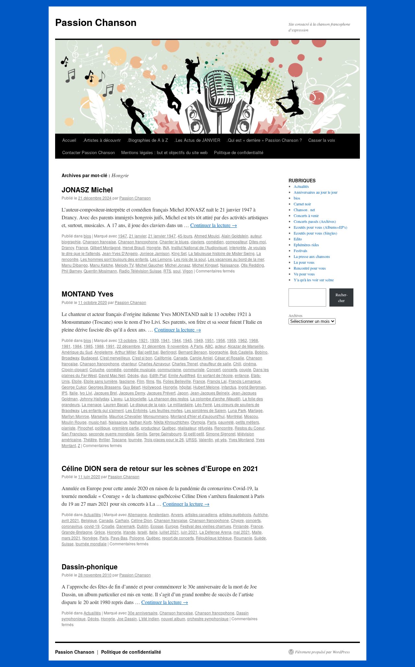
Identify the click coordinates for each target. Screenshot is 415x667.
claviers (197, 241)
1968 (253, 340)
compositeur (236, 241)
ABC (209, 346)
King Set (179, 253)
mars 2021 (71, 537)
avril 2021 (70, 520)
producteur (150, 428)
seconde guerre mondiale (111, 433)
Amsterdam (159, 514)
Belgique (89, 520)
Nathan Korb (140, 422)
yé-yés (221, 439)
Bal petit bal (148, 352)
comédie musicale (140, 369)
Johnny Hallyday (94, 398)
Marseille (99, 416)
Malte (257, 532)
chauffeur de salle (215, 363)
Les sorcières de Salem (205, 410)
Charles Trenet (185, 363)
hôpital (185, 387)
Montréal (234, 416)
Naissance (229, 265)
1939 (154, 340)
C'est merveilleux (115, 357)
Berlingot (168, 352)
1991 (110, 346)
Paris (211, 422)
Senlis (141, 433)
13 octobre (127, 340)
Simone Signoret (220, 433)
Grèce (99, 532)
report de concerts (178, 537)
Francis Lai (217, 381)
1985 (88, 346)
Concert (213, 369)
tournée (135, 439)
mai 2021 (241, 532)
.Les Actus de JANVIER (197, 140)
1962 (242, 340)
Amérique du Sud (77, 352)
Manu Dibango (75, 265)
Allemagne (137, 514)
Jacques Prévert (161, 392)
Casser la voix (321, 140)
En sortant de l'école (215, 375)
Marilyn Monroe (75, 416)
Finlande (241, 526)
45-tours (185, 235)
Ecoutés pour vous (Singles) (315, 233)
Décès (133, 375)
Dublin (142, 526)
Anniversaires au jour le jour (316, 192)
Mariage (255, 410)
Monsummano (156, 416)
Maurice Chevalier (125, 416)
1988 (99, 346)
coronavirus (72, 526)
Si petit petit (194, 433)
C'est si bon (142, 357)
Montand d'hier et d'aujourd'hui (198, 416)
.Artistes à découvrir (102, 140)
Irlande (129, 532)
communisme (169, 369)
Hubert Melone (206, 387)
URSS (191, 439)
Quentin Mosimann (100, 270)
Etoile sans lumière (100, 381)
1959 (231, 340)
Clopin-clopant (75, 369)
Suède (260, 537)
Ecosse (156, 526)
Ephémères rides (306, 244)
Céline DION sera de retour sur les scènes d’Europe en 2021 (160, 468)
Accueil (69, 140)
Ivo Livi (86, 392)
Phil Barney (72, 270)
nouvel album (173, 618)
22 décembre (128, 346)
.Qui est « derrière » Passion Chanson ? (264, 140)
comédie (114, 369)
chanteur (128, 363)
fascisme (127, 381)
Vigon (188, 270)
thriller (104, 439)
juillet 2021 (169, 532)
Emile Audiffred (181, 375)
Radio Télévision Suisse (140, 270)
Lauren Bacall (115, 404)
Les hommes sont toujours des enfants (114, 259)
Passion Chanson (95, 22)
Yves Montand (241, 439)
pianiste (69, 428)
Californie (163, 357)
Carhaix (122, 520)
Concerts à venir (306, 215)
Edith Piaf (157, 375)
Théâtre (90, 439)
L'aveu (117, 398)
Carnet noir (302, 203)
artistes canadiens (201, 514)
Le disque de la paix (148, 404)
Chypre (237, 520)
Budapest (89, 357)
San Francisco (74, 433)
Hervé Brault (134, 247)
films (150, 381)
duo (144, 375)
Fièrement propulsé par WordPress (322, 651)
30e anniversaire (143, 612)
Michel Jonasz (177, 265)
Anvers (177, 514)
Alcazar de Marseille (246, 346)
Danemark (125, 526)
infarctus (228, 387)
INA (166, 247)
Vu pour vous (304, 273)
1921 (143, 340)
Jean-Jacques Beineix (210, 392)
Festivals (300, 250)
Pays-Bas (119, 537)
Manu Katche (101, 265)
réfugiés (205, 428)
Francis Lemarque (245, 381)
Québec (169, 428)
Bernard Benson (192, 352)
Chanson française (99, 241)
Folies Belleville (177, 381)
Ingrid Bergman (252, 387)
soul (177, 270)
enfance (242, 375)
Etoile (77, 381)
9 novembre (177, 346)
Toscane (119, 439)
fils (158, 381)
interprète (237, 247)
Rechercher (342, 297)
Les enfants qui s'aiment (102, 410)
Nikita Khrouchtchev (171, 422)
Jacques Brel (105, 392)
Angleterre (103, 352)
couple (245, 369)
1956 (220, 340)
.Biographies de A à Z (147, 140)
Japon (182, 392)
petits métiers (247, 422)
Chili (237, 363)
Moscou (251, 416)
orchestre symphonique (208, 618)
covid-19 (92, 526)
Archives (295, 315)
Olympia (198, 422)
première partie (125, 428)
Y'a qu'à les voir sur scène (314, 279)
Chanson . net (304, 209)
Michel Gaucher (149, 265)
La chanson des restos (168, 398)
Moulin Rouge (74, 422)
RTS (167, 270)
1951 (209, 340)
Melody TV (124, 265)
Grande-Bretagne (77, 532)
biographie (71, 241)
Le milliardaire (180, 404)
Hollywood (151, 387)
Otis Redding (252, 265)
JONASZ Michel (87, 189)
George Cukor (74, 387)
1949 (198, 340)
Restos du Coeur (249, 428)
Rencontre (223, 428)
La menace (91, 404)
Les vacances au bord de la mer (236, 259)
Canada (180, 357)
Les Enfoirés (136, 410)
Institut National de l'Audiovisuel (199, 247)
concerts (229, 369)
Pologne (136, 537)
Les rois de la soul (190, 259)
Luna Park (237, 410)
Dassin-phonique (90, 566)
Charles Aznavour (154, 363)
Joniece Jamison (155, 253)
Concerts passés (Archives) (315, 221)
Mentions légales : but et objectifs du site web (164, 152)
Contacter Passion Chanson (88, 152)
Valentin (206, 439)
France (82, 247)
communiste (194, 369)
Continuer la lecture (213, 225)
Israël (142, 532)
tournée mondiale (91, 543)
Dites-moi (257, 241)
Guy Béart (131, 387)
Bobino (261, 352)
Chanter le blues (174, 241)
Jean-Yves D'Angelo (120, 253)
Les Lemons (161, 259)
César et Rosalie (229, 357)
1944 (176, 340)
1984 (77, 346)
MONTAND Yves (87, 293)
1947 (122, 235)
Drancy (68, 247)
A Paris (196, 346)
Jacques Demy (132, 392)
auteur (255, 235)
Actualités (92, 514)
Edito (298, 238)
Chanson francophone (138, 241)
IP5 (64, 392)
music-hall (98, 422)
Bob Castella (241, 352)
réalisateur (187, 428)
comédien (215, 241)
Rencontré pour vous (310, 268)
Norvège (90, 537)
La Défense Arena (215, 532)
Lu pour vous (304, 262)
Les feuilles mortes (166, 410)
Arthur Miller (125, 352)
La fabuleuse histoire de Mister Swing (221, 253)
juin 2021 (189, 532)
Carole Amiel (201, 357)
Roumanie (243, 537)
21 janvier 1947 (162, 235)
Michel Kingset (205, 265)
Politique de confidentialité (238, 152)
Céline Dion (141, 520)
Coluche (96, 369)
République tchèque (214, 537)
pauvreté (226, 422)
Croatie (107, 526)
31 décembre (153, 346)
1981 (66, 346)
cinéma (249, 363)
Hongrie (154, 247)
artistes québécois (235, 514)
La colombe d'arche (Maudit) (215, 398)
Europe (171, 526)
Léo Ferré (203, 404)
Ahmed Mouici (206, 235)
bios (87, 235)
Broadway (70, 357)
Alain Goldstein (234, 235)
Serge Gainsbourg (165, 433)
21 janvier (137, 235)
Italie (73, 392)
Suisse (68, 543)
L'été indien (149, 618)
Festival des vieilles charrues (205, 526)
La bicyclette (135, 398)
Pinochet (85, 428)
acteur (220, 346)
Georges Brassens (104, 387)
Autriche (260, 514)
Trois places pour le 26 (164, 439)
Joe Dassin (127, 618)
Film (140, 381)
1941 (165, 340)
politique (102, 428)
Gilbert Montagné (105, 247)
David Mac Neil (112, 375)
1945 (187, 340)
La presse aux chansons (312, 256)
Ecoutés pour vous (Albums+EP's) (320, 227)
